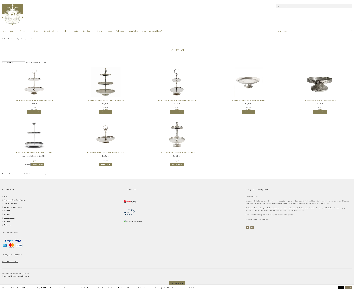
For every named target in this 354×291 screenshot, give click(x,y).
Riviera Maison (133, 31)
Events (99, 31)
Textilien (23, 31)
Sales (144, 31)
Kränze (35, 31)
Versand (35, 109)
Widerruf (7, 211)
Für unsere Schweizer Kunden (13, 207)
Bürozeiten (7, 225)
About (6, 196)
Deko (12, 31)
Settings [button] (341, 288)
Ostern (76, 31)
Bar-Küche (87, 31)
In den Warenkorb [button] (34, 112)
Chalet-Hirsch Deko (51, 31)
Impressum (7, 221)
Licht (66, 31)
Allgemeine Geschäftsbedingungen (15, 200)
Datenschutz (8, 214)
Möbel (110, 31)
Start (5, 39)
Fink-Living (120, 31)
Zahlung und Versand (10, 203)
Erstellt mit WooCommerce (20, 276)
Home (4, 31)
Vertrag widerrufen (156, 31)
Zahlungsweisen (9, 218)
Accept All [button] (348, 288)
